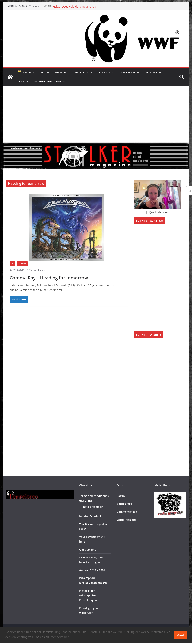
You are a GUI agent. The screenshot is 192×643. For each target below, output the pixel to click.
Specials (151, 72)
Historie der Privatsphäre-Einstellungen (88, 595)
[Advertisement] (96, 114)
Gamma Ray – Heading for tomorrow (49, 278)
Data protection (93, 507)
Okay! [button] (180, 634)
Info (21, 81)
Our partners (87, 549)
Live (42, 72)
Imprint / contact (90, 516)
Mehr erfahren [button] (60, 637)
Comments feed (127, 511)
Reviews (104, 72)
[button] (47, 72)
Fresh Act (62, 72)
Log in (121, 496)
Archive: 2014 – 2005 (48, 81)
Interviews (127, 72)
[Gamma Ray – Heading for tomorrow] (67, 227)
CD (12, 263)
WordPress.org (126, 519)
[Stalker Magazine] (10, 77)
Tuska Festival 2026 (65, 6)
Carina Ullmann (37, 270)
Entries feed (124, 504)
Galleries (81, 72)
